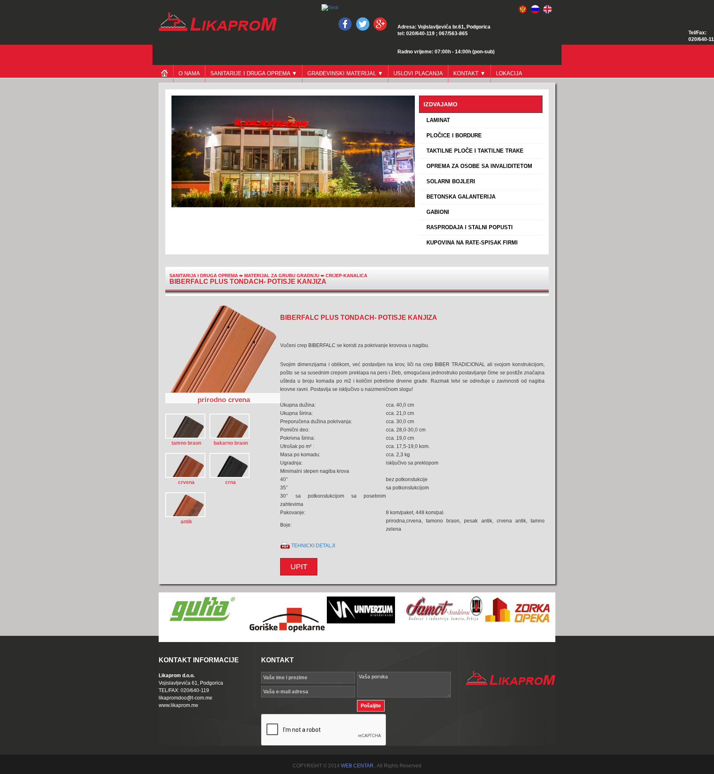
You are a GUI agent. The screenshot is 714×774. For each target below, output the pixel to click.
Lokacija (509, 73)
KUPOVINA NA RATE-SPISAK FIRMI (470, 243)
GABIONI (436, 212)
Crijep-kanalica (346, 275)
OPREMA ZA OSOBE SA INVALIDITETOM (477, 166)
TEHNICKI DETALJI (313, 546)
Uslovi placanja (418, 73)
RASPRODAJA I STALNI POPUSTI (468, 227)
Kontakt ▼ (469, 73)
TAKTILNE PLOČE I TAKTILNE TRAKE (473, 151)
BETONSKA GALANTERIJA (459, 197)
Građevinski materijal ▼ (345, 73)
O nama (189, 73)
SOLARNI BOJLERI (449, 181)
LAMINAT (436, 120)
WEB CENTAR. (358, 766)
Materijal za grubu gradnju (282, 275)
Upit (298, 567)
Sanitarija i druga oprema (203, 275)
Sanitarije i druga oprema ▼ (253, 73)
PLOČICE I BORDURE (452, 135)
